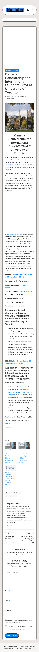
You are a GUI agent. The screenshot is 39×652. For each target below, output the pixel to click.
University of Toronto (12, 165)
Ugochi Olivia (13, 504)
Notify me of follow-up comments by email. (20, 626)
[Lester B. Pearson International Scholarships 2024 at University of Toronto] (10, 445)
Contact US (13, 646)
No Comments (11, 98)
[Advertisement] (19, 49)
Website (8, 610)
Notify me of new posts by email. (18, 630)
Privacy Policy (23, 646)
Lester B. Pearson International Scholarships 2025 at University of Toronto (23, 456)
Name (7, 591)
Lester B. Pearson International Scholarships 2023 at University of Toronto (9, 478)
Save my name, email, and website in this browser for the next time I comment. (19, 622)
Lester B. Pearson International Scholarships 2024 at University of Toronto (9, 456)
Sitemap (32, 646)
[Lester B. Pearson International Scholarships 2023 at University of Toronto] (10, 468)
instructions (24, 389)
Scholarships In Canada (12, 70)
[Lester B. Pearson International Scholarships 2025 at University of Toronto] (24, 445)
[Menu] (28, 10)
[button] (11, 526)
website (7, 423)
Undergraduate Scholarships (13, 492)
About (6, 646)
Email (7, 600)
